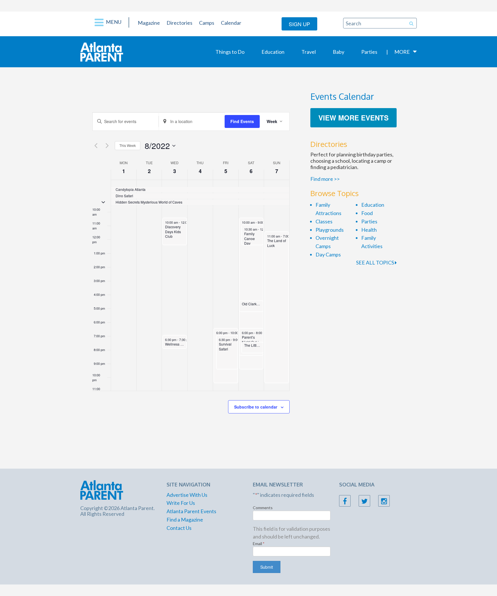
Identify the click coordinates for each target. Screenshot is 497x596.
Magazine (149, 23)
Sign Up (299, 24)
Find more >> (325, 179)
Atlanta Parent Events (191, 511)
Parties (369, 52)
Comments (263, 507)
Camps (206, 23)
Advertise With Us (187, 495)
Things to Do (229, 52)
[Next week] (107, 145)
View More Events (353, 117)
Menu (113, 22)
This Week (127, 145)
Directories (179, 23)
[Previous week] (95, 145)
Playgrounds (330, 230)
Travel (308, 52)
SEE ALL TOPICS (375, 262)
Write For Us (181, 503)
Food (367, 213)
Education (272, 52)
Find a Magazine (185, 519)
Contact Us (179, 528)
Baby (338, 52)
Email (259, 543)
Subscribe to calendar (255, 407)
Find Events (242, 121)
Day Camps (328, 254)
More (402, 52)
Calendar (231, 23)
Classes (324, 221)
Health (369, 230)
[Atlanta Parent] (101, 51)
